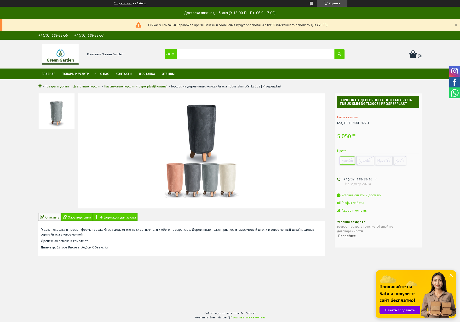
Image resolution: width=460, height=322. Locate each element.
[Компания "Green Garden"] (60, 54)
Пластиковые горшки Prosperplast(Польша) (135, 86)
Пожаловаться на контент (247, 317)
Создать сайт (123, 3)
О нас (104, 74)
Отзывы (168, 74)
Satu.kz (251, 313)
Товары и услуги (75, 74)
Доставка (147, 74)
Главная (48, 74)
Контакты (124, 74)
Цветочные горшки (87, 86)
